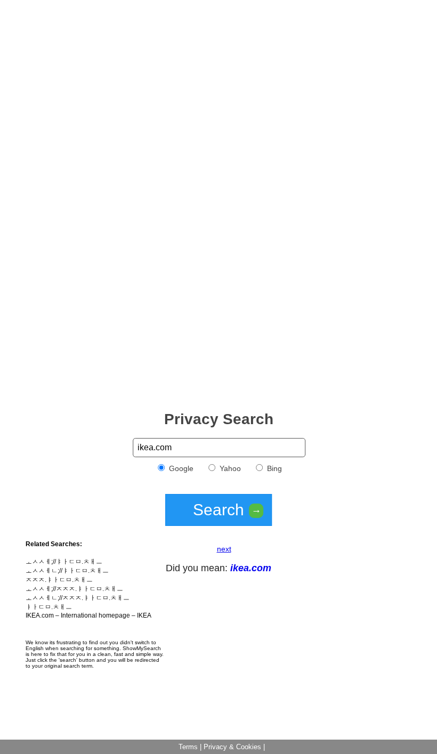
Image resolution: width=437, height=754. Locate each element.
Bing (273, 468)
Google (180, 468)
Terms (188, 747)
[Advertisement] (218, 78)
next (224, 549)
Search (227, 509)
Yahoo (229, 468)
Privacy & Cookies (232, 747)
